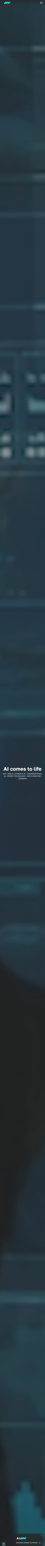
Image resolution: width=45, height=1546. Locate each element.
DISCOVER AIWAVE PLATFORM (26, 1543)
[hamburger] (41, 2)
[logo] (7, 3)
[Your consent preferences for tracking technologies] (4, 1544)
